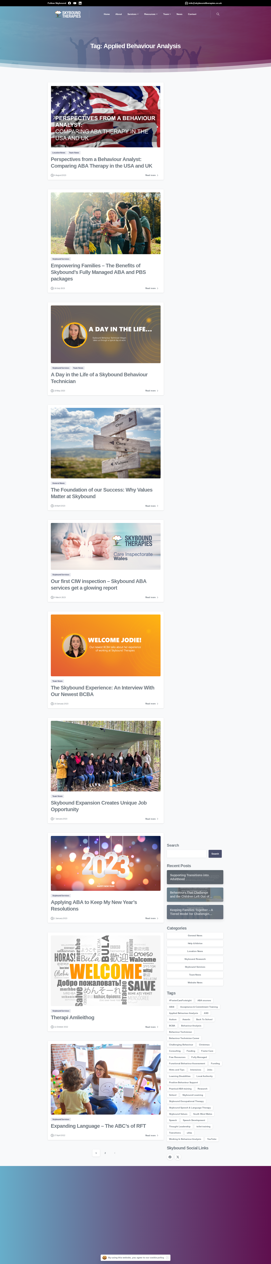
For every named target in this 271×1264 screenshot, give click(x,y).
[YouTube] (74, 3)
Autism (172, 1019)
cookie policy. (157, 1257)
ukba (189, 1133)
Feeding (191, 1051)
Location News (195, 951)
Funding (215, 1063)
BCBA (172, 1025)
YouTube (211, 1139)
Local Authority (205, 1076)
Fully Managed (199, 1057)
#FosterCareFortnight (180, 1000)
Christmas (204, 1044)
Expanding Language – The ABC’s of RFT (98, 1126)
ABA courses (204, 1000)
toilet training (203, 1126)
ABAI (171, 1007)
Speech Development (194, 1120)
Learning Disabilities (180, 1076)
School (172, 1095)
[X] (178, 1157)
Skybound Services (195, 967)
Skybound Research (195, 959)
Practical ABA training (180, 1088)
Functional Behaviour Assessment (187, 1063)
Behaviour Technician (180, 1032)
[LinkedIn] (80, 3)
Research (202, 1088)
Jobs (209, 1069)
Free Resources (177, 1057)
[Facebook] (69, 3)
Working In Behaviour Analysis (185, 1139)
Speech (173, 1120)
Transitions (175, 1133)
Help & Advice (195, 943)
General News (195, 935)
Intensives (195, 1069)
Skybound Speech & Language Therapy (190, 1107)
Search (173, 845)
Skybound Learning (192, 1095)
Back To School (204, 1019)
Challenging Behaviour (181, 1044)
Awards (186, 1019)
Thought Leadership (180, 1126)
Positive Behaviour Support (183, 1082)
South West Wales (202, 1114)
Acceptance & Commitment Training (199, 1007)
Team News (195, 974)
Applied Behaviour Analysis (183, 1013)
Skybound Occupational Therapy (186, 1101)
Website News (195, 982)
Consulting (175, 1051)
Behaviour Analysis (191, 1025)
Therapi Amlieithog (72, 1017)
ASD (206, 1013)
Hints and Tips (176, 1069)
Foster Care (207, 1051)
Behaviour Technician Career (184, 1038)
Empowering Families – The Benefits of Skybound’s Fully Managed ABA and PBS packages (98, 272)
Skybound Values (178, 1114)
